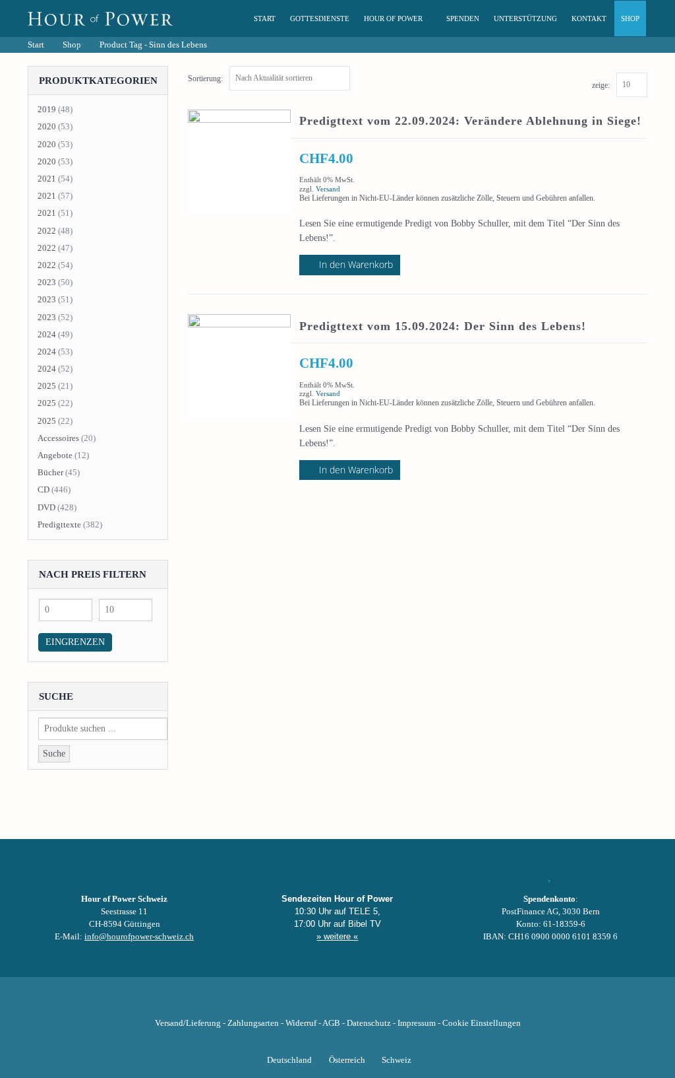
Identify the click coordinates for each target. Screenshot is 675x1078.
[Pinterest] (360, 1003)
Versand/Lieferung (188, 1023)
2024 (47, 334)
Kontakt (589, 18)
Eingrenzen (75, 642)
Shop (630, 18)
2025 (47, 386)
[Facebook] (270, 1003)
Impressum (416, 1023)
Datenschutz (369, 1023)
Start (265, 18)
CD (43, 489)
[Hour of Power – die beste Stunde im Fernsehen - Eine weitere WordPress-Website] (100, 18)
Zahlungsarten (253, 1023)
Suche (54, 753)
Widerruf (300, 1023)
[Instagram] (337, 1003)
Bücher (50, 472)
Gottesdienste (319, 18)
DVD (46, 507)
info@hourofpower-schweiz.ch (139, 936)
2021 (47, 179)
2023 (47, 282)
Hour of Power (393, 18)
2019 (47, 109)
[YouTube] (315, 1003)
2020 (47, 126)
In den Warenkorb (356, 264)
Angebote (55, 455)
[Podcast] (382, 1003)
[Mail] (405, 1003)
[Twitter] (293, 1003)
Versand (328, 189)
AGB (331, 1023)
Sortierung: (205, 78)
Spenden (462, 18)
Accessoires (58, 438)
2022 (47, 231)
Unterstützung (525, 18)
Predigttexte (59, 524)
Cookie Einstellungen (481, 1023)
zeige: (601, 85)
